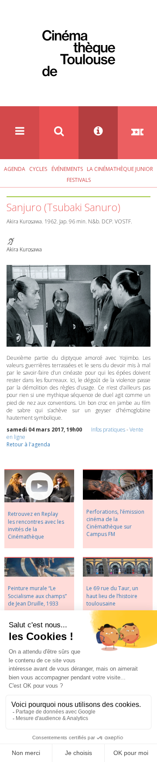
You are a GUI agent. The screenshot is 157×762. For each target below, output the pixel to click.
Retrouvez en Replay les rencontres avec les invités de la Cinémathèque (36, 525)
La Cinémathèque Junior (120, 169)
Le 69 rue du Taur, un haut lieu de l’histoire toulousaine (112, 596)
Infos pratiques (108, 429)
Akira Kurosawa (24, 249)
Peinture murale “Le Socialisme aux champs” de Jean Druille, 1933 (37, 596)
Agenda (14, 169)
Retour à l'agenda (28, 444)
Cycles (38, 169)
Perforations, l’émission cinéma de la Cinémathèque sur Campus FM (115, 523)
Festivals (79, 180)
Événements (67, 169)
